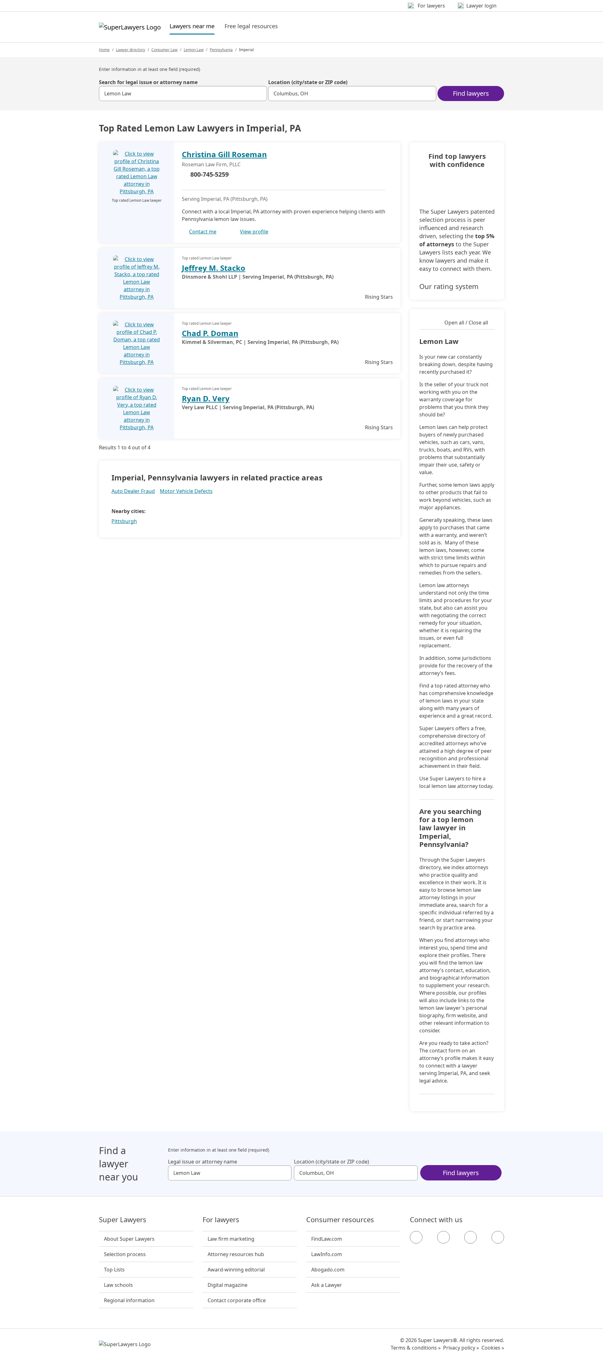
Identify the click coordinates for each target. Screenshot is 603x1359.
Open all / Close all (466, 322)
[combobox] (183, 93)
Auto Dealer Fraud (133, 491)
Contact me (202, 231)
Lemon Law (194, 49)
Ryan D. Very (206, 398)
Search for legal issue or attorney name (148, 82)
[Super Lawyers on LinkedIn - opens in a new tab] (498, 1237)
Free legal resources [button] (251, 26)
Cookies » (492, 1347)
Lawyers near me (192, 26)
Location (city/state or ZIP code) (307, 82)
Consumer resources (340, 1219)
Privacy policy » (461, 1347)
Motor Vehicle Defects (186, 491)
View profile (254, 231)
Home (104, 49)
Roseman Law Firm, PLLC (211, 164)
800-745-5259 (209, 174)
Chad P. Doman (210, 333)
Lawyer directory (130, 49)
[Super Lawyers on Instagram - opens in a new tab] (443, 1237)
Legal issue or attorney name (202, 1161)
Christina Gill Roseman (224, 154)
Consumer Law (164, 49)
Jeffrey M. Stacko (213, 268)
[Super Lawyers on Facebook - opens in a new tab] (416, 1237)
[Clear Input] (259, 93)
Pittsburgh (124, 521)
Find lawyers (471, 93)
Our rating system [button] (449, 286)
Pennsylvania (221, 49)
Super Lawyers (122, 1219)
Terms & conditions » (416, 1347)
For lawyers (221, 1219)
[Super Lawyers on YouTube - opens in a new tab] (470, 1237)
